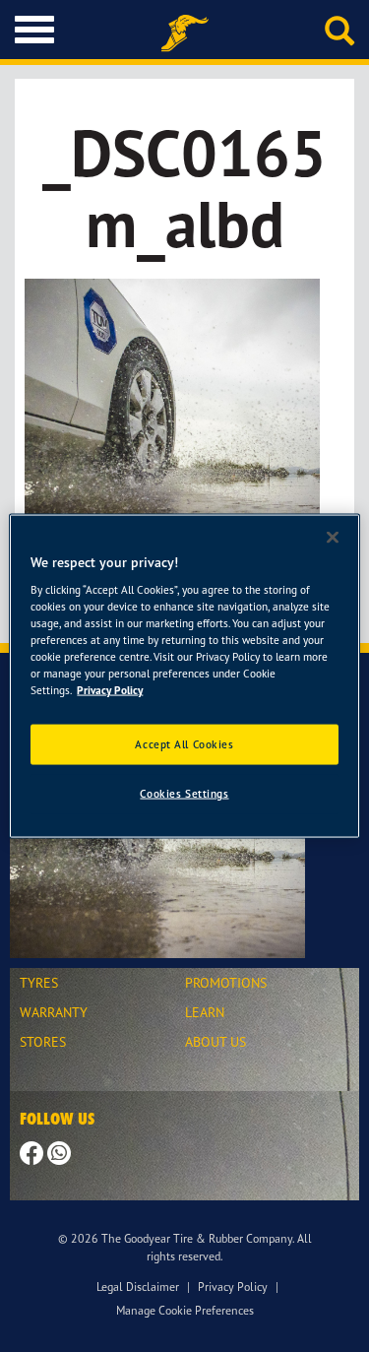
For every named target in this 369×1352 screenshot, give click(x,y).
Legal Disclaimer (137, 1286)
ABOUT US (215, 1041)
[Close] (332, 536)
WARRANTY (54, 1011)
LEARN (204, 1011)
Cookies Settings (184, 794)
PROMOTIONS (226, 982)
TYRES (39, 982)
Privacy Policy (233, 1286)
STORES (43, 1041)
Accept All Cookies (184, 743)
